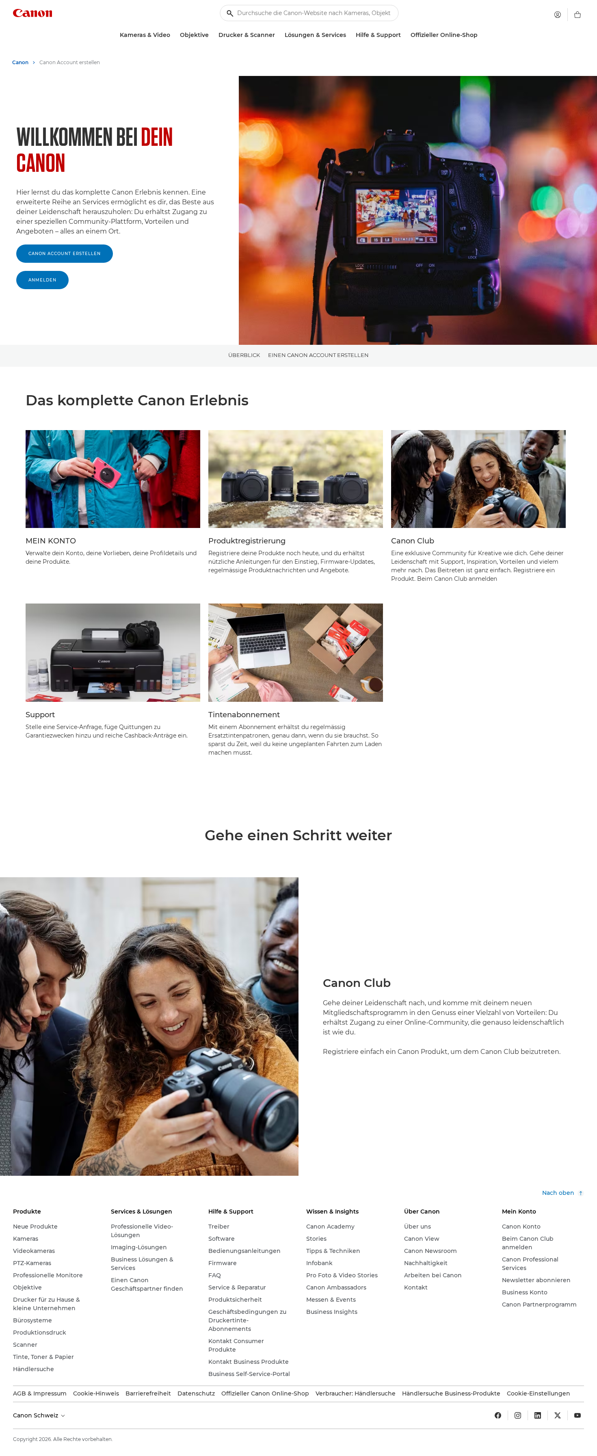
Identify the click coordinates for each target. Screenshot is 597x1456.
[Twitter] (557, 1415)
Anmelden (42, 280)
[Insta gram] (518, 1415)
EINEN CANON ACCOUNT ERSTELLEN (318, 355)
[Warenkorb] (577, 14)
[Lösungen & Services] (349, 35)
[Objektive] (212, 35)
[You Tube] (577, 1415)
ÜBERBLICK (244, 355)
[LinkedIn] (537, 1415)
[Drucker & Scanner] (278, 35)
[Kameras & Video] (173, 35)
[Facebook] (498, 1415)
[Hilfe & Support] (404, 35)
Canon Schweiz (36, 1415)
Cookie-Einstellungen (538, 1393)
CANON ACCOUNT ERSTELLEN (64, 253)
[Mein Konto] (557, 14)
